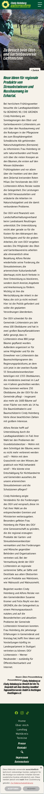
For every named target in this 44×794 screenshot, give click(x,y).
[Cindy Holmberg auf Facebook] (16, 714)
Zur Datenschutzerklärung (22, 783)
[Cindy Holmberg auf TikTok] (27, 714)
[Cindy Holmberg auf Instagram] (22, 714)
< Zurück (35, 70)
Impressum (22, 757)
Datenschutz (22, 761)
